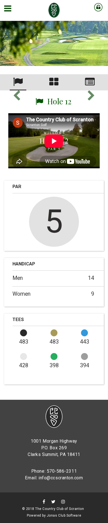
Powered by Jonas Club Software (54, 515)
